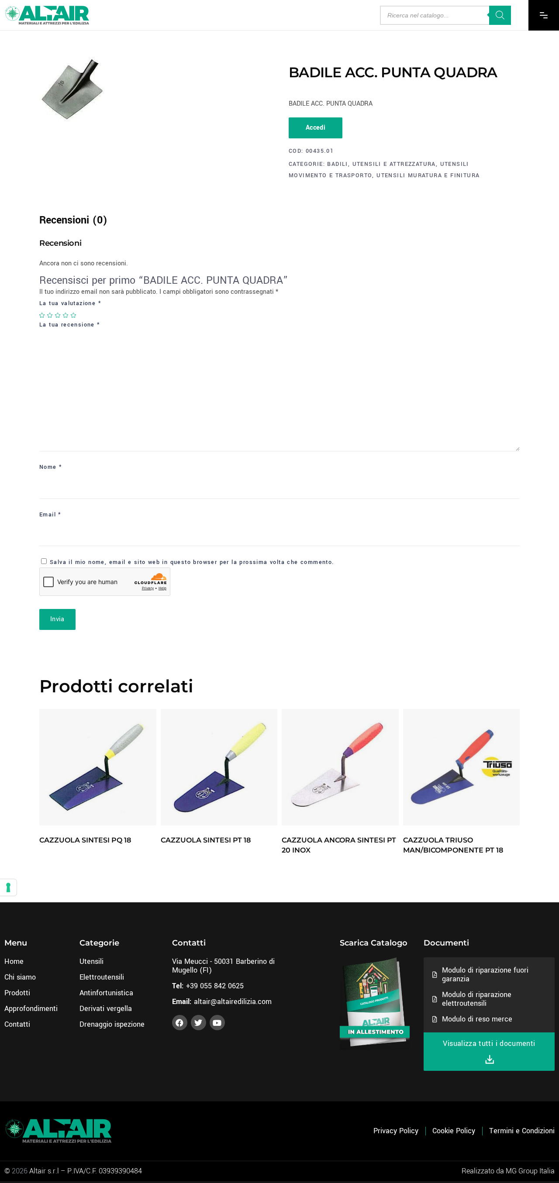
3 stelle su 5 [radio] (58, 315)
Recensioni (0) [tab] (73, 220)
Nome (50, 467)
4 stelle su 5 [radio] (66, 315)
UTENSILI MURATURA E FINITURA (428, 175)
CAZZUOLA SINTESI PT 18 (206, 840)
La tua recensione (69, 325)
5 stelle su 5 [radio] (74, 315)
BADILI (337, 164)
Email (50, 515)
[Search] (500, 15)
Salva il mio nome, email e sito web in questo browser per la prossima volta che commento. (192, 562)
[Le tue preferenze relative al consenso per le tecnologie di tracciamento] (8, 887)
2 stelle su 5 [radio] (50, 315)
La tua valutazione (70, 303)
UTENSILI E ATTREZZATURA (394, 164)
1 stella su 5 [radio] (42, 315)
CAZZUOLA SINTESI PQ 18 (85, 840)
